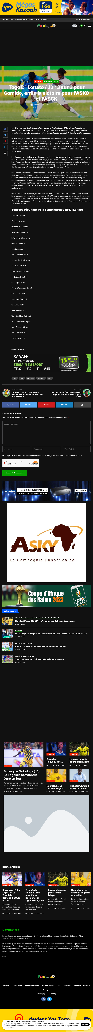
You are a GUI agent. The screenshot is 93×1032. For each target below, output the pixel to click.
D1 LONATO (48, 81)
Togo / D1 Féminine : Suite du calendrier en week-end (39, 659)
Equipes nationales (32, 985)
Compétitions (18, 985)
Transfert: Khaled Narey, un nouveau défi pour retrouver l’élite (79, 787)
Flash (56, 81)
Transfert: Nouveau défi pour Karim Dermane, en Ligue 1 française (55, 760)
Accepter (85, 1024)
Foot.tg (36, 105)
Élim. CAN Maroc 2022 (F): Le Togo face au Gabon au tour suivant (45, 621)
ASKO (21, 378)
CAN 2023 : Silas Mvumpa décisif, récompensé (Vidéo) (40, 646)
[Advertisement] (46, 48)
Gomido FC (41, 378)
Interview (77, 985)
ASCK (14, 378)
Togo (49, 378)
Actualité (38, 81)
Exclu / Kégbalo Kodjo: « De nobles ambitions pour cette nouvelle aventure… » (51, 634)
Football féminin (48, 985)
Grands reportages (64, 985)
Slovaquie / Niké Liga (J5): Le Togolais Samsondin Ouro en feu (22, 774)
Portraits (86, 985)
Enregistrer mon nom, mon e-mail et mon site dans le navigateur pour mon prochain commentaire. (43, 455)
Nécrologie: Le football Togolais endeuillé (55, 787)
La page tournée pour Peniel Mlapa (79, 760)
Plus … (5, 956)
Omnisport (46, 990)
